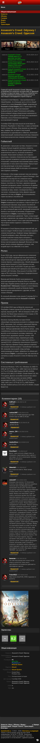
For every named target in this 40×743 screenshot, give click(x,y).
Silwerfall (12, 467)
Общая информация (8, 12)
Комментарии (6, 726)
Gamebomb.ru (6, 731)
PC (13, 659)
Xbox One (15, 661)
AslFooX (12, 402)
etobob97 (12, 480)
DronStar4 (13, 451)
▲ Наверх (35, 724)
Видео (3, 20)
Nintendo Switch (17, 664)
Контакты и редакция (30, 731)
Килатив (12, 558)
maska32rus (14, 422)
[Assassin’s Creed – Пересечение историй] (7, 44)
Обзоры (4, 16)
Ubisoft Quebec (17, 669)
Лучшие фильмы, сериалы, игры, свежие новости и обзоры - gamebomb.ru (20, 2)
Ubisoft (14, 667)
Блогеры (4, 728)
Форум (14, 726)
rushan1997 (13, 412)
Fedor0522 (13, 575)
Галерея (4, 18)
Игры (10, 724)
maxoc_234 (13, 431)
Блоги (3, 22)
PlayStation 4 (16, 663)
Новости (4, 14)
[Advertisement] (20, 703)
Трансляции (5, 24)
